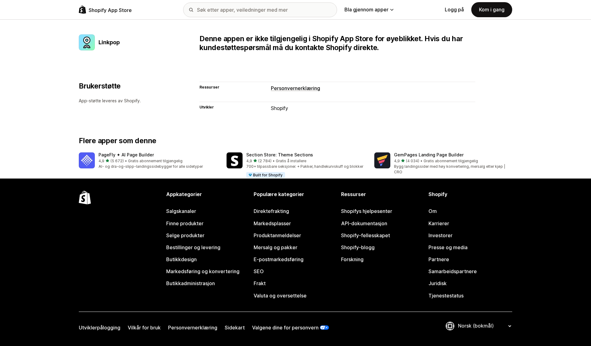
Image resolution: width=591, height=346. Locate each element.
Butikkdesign (181, 259)
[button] (148, 160)
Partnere (438, 259)
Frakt (260, 283)
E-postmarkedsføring (279, 259)
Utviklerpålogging (99, 327)
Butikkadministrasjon (190, 283)
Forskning (352, 259)
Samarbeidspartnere (452, 271)
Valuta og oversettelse (280, 296)
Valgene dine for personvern (285, 327)
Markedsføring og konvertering (202, 271)
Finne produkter (184, 223)
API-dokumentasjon (364, 223)
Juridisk (437, 283)
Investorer (440, 235)
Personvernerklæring (295, 88)
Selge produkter (185, 235)
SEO (259, 271)
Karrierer (438, 223)
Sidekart (235, 327)
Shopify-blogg (358, 247)
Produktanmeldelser (277, 235)
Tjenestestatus (446, 296)
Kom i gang (492, 9)
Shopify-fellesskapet (365, 235)
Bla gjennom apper (366, 9)
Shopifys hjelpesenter (366, 211)
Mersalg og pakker (275, 247)
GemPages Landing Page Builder (429, 154)
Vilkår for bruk (144, 327)
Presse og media (448, 247)
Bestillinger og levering (193, 247)
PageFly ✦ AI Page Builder (126, 154)
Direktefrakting (271, 211)
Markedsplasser (272, 223)
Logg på (454, 9)
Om (432, 211)
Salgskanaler (181, 211)
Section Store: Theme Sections (279, 154)
